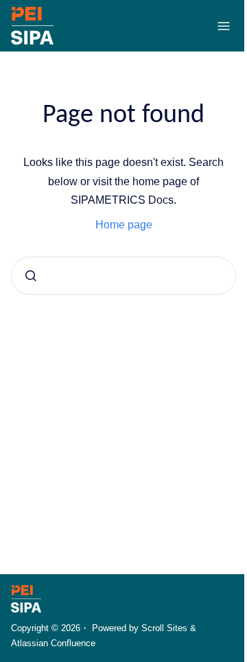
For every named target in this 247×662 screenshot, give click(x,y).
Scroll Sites (164, 628)
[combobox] (123, 275)
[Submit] (31, 276)
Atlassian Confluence (53, 643)
